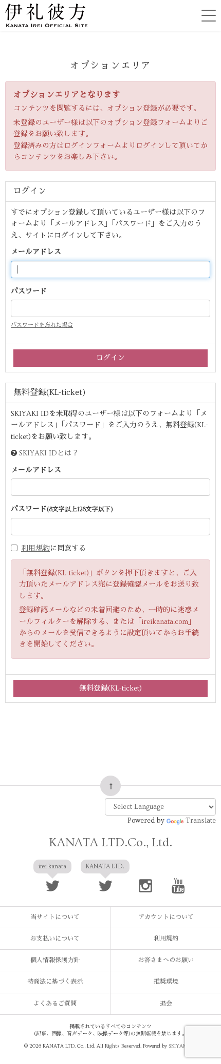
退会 (166, 1003)
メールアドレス (36, 252)
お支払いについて (55, 938)
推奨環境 (166, 981)
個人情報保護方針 (55, 960)
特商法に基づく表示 (55, 981)
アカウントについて (166, 917)
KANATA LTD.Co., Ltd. (110, 842)
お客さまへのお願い (166, 960)
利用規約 (35, 549)
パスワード (29, 291)
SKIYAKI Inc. (183, 1046)
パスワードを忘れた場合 (42, 325)
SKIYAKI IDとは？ (49, 453)
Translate (201, 821)
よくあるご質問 (55, 1003)
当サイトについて (55, 917)
